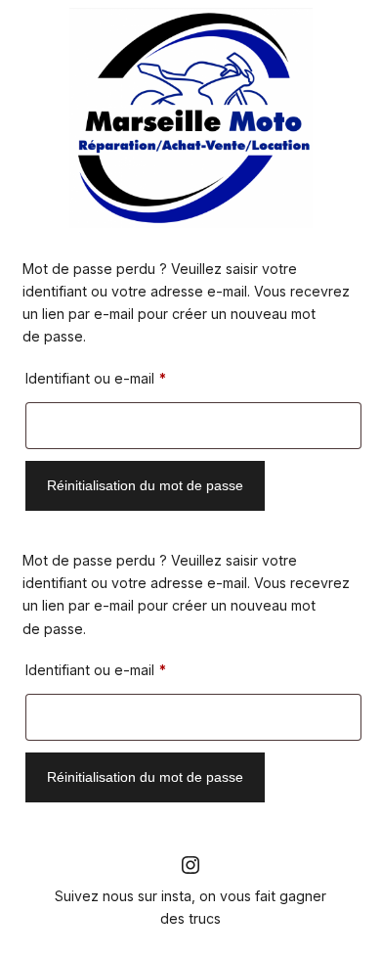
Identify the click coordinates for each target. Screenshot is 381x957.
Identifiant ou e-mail (131, 378)
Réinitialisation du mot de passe (145, 485)
